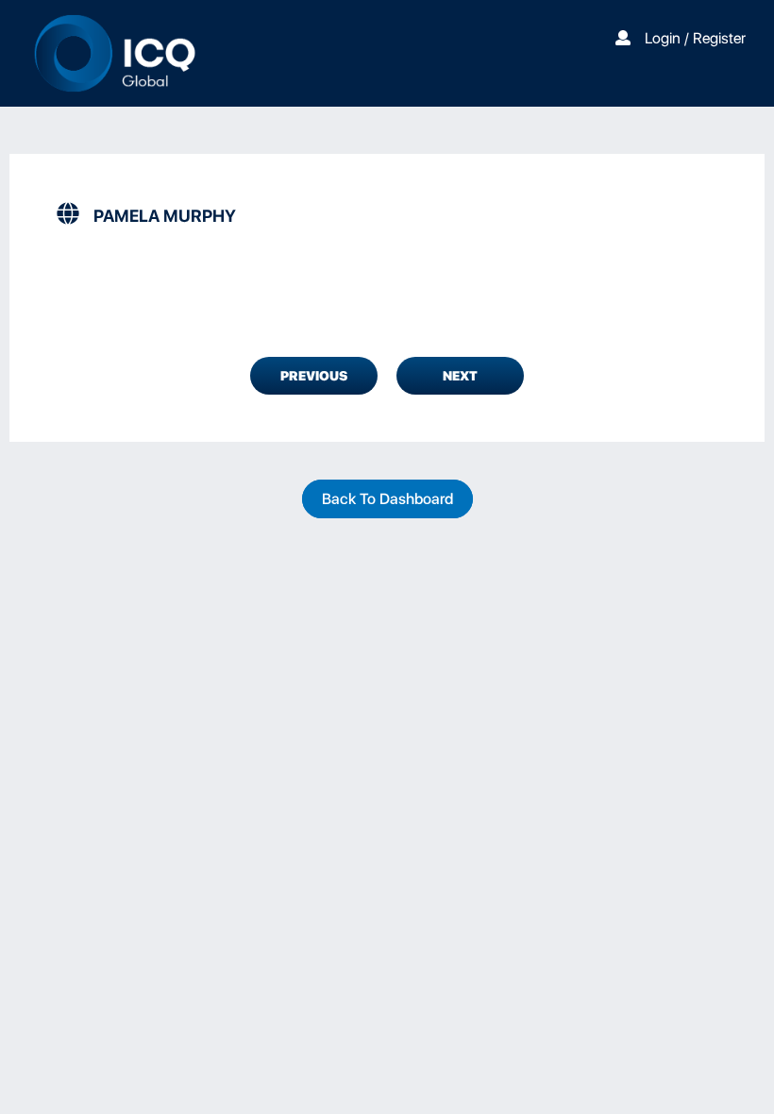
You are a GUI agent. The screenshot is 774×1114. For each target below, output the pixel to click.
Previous (313, 375)
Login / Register (695, 38)
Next (460, 375)
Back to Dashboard (387, 499)
